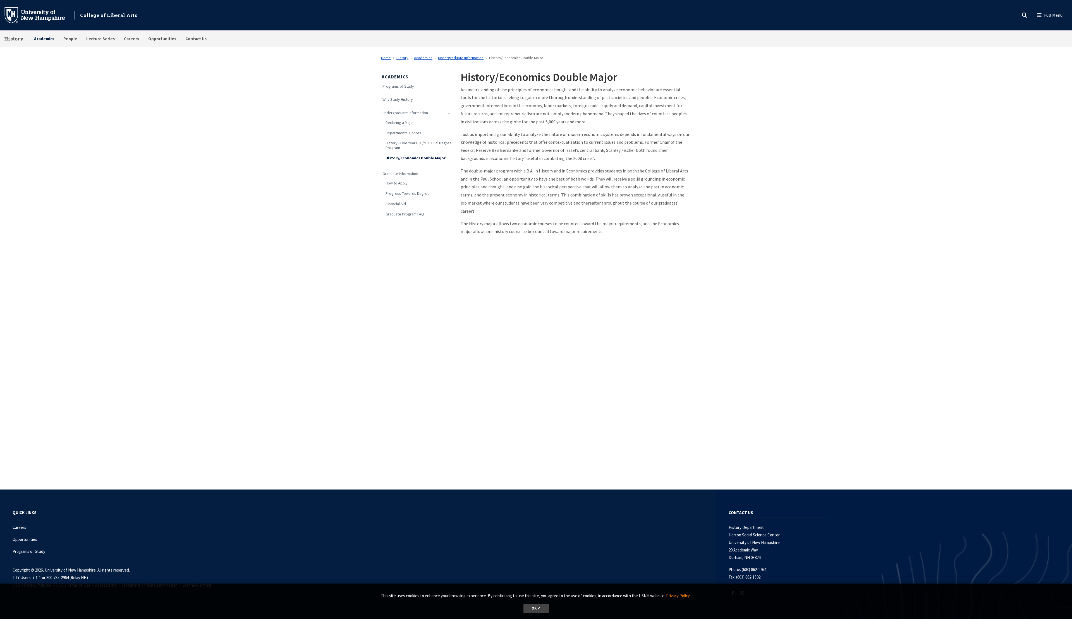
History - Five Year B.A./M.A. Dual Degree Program (419, 145)
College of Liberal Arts (108, 15)
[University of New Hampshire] (39, 15)
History (13, 38)
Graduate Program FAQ (405, 214)
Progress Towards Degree (408, 193)
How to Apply (397, 183)
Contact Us (196, 38)
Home (386, 57)
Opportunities (162, 38)
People (70, 38)
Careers (131, 38)
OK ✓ (536, 608)
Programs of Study (398, 86)
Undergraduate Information (461, 57)
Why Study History (397, 99)
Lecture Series (100, 38)
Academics (44, 38)
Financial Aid (396, 203)
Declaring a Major (400, 122)
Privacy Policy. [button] (678, 595)
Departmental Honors (403, 133)
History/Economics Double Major (416, 158)
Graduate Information (400, 173)
